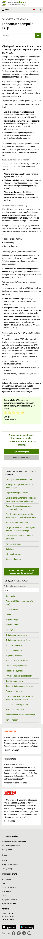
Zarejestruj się (23, 452)
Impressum (6, 879)
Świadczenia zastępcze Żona (18, 640)
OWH (4, 883)
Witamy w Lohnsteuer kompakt (19, 479)
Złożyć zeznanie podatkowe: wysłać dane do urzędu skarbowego (21, 529)
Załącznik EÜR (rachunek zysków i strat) (20, 602)
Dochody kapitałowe (14, 645)
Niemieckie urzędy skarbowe (14, 842)
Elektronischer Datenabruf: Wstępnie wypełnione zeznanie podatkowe (21, 499)
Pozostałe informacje (15, 709)
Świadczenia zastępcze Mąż (18, 635)
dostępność (7, 891)
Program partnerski (10, 864)
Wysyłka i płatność (10, 899)
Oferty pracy (7, 868)
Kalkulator (10, 549)
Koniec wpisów (12, 720)
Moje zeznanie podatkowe (17, 493)
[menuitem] (32, 10)
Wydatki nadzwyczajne (15, 691)
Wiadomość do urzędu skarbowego (20, 715)
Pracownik (10, 630)
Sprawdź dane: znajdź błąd (17, 522)
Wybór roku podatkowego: (15, 586)
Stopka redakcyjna (13, 559)
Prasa (8, 564)
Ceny (4, 895)
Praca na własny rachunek (17, 660)
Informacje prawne (13, 554)
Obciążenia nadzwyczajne (17, 704)
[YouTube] (29, 933)
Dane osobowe (12, 609)
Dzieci (8, 614)
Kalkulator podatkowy (11, 846)
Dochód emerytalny (14, 650)
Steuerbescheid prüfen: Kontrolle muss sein (19, 537)
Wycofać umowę (9, 903)
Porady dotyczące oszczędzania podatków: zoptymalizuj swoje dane (21, 515)
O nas (4, 855)
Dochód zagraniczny (14, 681)
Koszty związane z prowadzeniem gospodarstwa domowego (20, 698)
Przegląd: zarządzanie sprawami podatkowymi (19, 486)
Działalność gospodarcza (16, 666)
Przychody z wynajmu (15, 655)
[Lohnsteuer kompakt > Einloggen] (40, 10)
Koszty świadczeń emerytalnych (19, 686)
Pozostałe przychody (14, 671)
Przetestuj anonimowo (21, 458)
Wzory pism (7, 850)
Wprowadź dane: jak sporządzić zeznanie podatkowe (19, 507)
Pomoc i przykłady (13, 544)
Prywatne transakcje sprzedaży (19, 676)
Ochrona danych (9, 887)
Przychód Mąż (12, 620)
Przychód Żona (12, 625)
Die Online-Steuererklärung (16, 5)
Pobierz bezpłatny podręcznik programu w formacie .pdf (21, 571)
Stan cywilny (11, 596)
